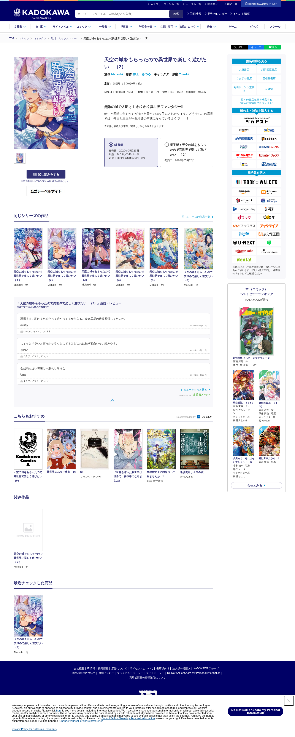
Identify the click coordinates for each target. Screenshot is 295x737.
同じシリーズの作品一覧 (196, 216)
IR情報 (91, 668)
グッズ (254, 26)
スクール (275, 26)
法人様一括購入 (181, 668)
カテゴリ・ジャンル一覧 (165, 4)
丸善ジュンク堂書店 (244, 89)
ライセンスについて (141, 668)
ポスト (241, 47)
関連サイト (214, 4)
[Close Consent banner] (289, 700)
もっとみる (254, 485)
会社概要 (79, 668)
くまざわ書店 (244, 78)
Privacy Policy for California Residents (34, 729)
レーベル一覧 (193, 4)
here (59, 710)
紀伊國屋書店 (269, 69)
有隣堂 (269, 89)
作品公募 (232, 4)
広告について (119, 668)
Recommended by (186, 417)
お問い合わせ (106, 673)
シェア (257, 47)
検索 (176, 14)
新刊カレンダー (217, 13)
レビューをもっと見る (194, 389)
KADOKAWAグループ (206, 668)
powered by (185, 395)
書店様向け (162, 668)
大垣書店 (244, 69)
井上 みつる (142, 74)
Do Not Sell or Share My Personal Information (193, 673)
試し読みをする (48, 174)
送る (274, 47)
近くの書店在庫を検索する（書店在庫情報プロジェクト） (256, 101)
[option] (31, 539)
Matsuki (117, 74)
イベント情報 (241, 13)
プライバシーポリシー (130, 673)
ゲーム (232, 26)
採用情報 (103, 668)
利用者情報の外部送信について (147, 677)
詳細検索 (195, 13)
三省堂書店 (269, 78)
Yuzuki (184, 74)
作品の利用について (83, 673)
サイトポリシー (155, 673)
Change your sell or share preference (81, 721)
